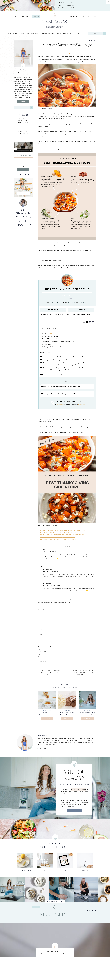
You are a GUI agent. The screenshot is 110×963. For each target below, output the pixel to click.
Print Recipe (72, 54)
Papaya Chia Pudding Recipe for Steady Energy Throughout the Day (59, 532)
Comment (41, 610)
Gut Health (44, 33)
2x (89, 322)
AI (74, 960)
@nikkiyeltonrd (60, 404)
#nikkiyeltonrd (81, 404)
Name (40, 629)
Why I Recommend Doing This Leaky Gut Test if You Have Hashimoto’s (51, 673)
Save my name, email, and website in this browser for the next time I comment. (56, 647)
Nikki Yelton (54, 302)
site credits (79, 960)
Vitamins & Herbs (24, 33)
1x (86, 322)
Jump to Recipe (63, 54)
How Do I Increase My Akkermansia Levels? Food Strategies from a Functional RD (63, 534)
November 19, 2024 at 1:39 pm (49, 551)
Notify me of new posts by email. (46, 656)
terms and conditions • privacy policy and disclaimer (59, 960)
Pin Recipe (82, 309)
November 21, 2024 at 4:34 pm (51, 585)
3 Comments (67, 546)
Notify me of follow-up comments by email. (48, 652)
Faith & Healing (77, 33)
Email (40, 634)
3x (92, 322)
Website (40, 640)
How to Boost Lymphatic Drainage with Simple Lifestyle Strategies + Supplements (63, 530)
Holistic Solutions (35, 33)
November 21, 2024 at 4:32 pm (51, 571)
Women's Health (67, 33)
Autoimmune (51, 33)
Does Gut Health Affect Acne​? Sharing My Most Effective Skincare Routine (83, 673)
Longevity (59, 33)
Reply (41, 566)
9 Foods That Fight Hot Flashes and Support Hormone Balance (57, 537)
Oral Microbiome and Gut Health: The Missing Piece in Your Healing (59, 539)
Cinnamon (49, 333)
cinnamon (59, 258)
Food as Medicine (14, 33)
